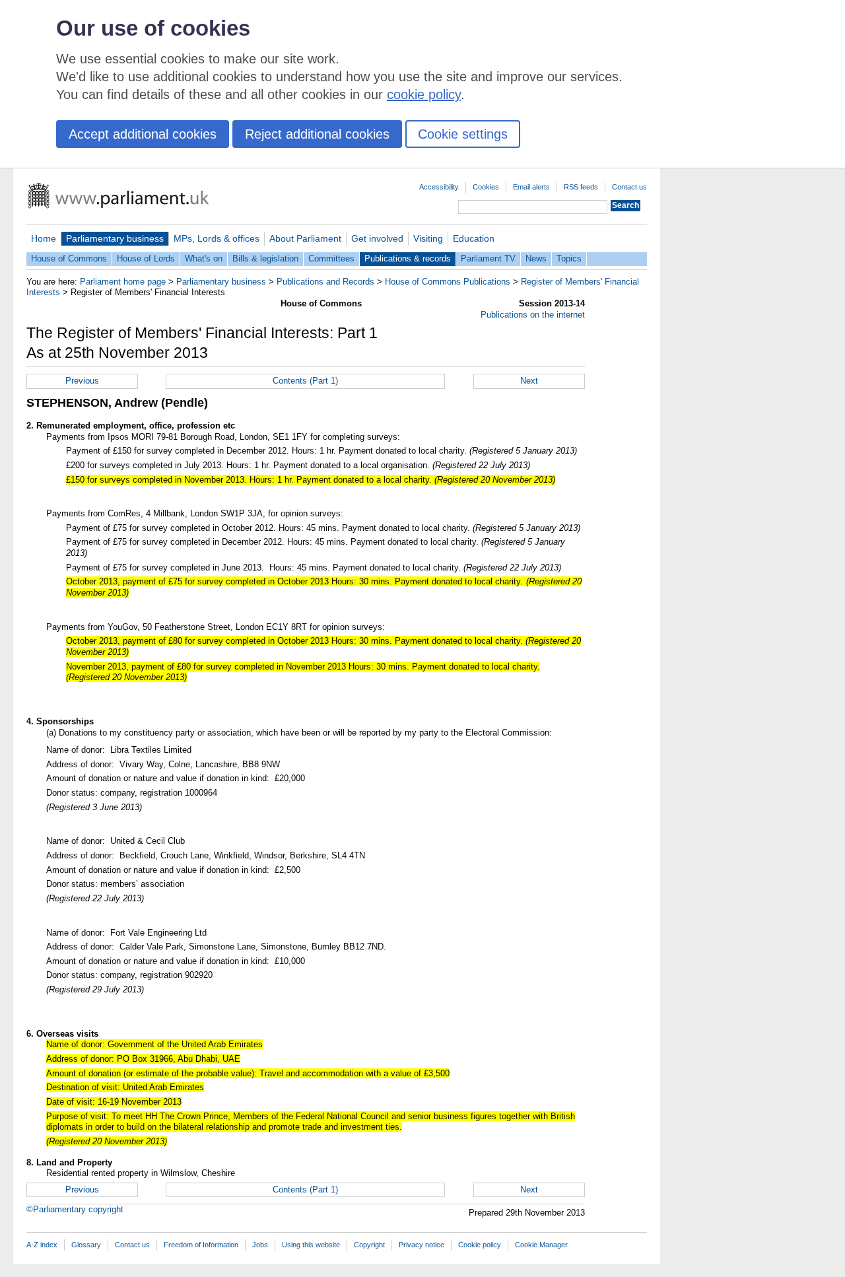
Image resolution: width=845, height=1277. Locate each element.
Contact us (629, 187)
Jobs (260, 1245)
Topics (569, 258)
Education (473, 238)
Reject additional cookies (317, 134)
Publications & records (407, 258)
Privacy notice (421, 1245)
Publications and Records (325, 282)
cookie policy (424, 94)
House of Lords (146, 258)
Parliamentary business (115, 238)
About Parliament (305, 238)
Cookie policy (479, 1245)
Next (529, 381)
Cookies (486, 187)
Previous (82, 381)
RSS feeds (581, 187)
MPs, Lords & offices (216, 238)
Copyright (369, 1245)
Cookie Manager (541, 1245)
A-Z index (41, 1245)
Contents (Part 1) (305, 381)
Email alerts (531, 187)
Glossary (86, 1245)
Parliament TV (488, 258)
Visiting (428, 238)
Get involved (377, 238)
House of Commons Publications (447, 282)
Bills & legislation (265, 258)
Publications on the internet (533, 315)
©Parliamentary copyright (74, 1209)
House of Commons (69, 258)
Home (43, 238)
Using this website (311, 1245)
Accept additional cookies (143, 134)
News (536, 258)
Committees (331, 258)
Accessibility (439, 187)
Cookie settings (463, 134)
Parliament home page (123, 282)
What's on (203, 258)
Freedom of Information (201, 1245)
